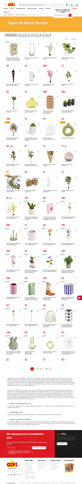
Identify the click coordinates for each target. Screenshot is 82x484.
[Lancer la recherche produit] (20, 5)
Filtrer (72, 39)
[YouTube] (14, 474)
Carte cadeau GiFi (41, 463)
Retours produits (28, 469)
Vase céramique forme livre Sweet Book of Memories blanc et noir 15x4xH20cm (68, 353)
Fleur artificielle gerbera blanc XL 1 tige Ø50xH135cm (12, 325)
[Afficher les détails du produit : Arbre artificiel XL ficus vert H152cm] (68, 182)
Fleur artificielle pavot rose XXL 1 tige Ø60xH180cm (13, 271)
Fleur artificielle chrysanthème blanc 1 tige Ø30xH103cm (31, 325)
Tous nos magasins (55, 467)
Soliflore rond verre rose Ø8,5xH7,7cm (66, 165)
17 (46, 369)
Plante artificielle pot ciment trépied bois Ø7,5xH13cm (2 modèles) (31, 139)
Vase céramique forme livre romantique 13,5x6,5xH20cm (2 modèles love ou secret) (49, 218)
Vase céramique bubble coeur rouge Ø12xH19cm (13, 298)
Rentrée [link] (6, 8)
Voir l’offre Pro (62, 443)
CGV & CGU (28, 482)
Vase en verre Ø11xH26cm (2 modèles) (31, 58)
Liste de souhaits (28, 467)
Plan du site (22, 482)
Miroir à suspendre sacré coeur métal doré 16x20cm (50, 352)
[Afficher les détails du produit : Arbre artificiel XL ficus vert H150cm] (68, 76)
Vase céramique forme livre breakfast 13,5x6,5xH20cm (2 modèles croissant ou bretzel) (13, 59)
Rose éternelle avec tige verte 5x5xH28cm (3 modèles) (13, 85)
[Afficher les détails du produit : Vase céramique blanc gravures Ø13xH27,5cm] (50, 182)
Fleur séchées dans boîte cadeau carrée (30, 191)
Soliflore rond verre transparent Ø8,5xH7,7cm (49, 138)
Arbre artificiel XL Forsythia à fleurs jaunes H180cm (12, 218)
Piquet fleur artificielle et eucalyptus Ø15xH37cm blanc (31, 165)
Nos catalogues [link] (73, 8)
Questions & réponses (30, 463)
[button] (66, 5)
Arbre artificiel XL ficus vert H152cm (67, 191)
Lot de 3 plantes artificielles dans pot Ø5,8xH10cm (67, 111)
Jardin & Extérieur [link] (20, 8)
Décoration (18, 14)
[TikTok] (20, 474)
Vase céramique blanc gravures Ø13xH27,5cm (50, 191)
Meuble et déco (11, 14)
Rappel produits (28, 470)
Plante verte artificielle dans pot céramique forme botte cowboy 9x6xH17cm (31, 271)
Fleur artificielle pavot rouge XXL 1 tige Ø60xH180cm (49, 244)
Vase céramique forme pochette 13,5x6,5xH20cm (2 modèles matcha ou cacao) (31, 298)
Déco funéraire (45, 34)
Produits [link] (41, 8)
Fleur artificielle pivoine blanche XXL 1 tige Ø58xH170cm (68, 218)
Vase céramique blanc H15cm (68, 138)
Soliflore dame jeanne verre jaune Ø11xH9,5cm (31, 111)
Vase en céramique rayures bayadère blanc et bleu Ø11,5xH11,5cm (67, 298)
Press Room (53, 469)
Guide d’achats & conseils (30, 476)
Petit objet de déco (35, 34)
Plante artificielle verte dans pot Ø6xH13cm (67, 58)
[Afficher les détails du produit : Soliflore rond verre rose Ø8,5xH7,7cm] (68, 156)
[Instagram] (11, 474)
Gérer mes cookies (55, 482)
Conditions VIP (41, 467)
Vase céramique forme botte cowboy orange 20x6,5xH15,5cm (49, 298)
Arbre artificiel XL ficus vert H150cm (67, 85)
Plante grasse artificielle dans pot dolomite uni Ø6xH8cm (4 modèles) (31, 218)
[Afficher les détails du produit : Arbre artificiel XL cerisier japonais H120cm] (50, 76)
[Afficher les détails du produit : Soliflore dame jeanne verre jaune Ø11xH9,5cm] (31, 102)
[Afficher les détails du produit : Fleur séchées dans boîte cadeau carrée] (31, 182)
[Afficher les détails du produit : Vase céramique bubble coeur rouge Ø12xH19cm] (13, 289)
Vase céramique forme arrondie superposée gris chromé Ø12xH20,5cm (67, 325)
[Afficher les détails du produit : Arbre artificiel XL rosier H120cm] (13, 102)
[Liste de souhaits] (20, 44)
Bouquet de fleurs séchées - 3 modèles (49, 165)
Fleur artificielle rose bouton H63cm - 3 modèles (12, 165)
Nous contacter (28, 465)
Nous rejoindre (54, 465)
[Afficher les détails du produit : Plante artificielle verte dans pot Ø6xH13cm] (68, 49)
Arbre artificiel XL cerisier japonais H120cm (48, 85)
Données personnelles (45, 482)
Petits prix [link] (48, 8)
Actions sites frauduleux (30, 478)
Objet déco (24, 14)
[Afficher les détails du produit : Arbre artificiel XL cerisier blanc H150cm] (50, 49)
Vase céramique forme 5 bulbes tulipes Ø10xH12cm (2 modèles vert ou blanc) (13, 353)
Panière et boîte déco (22, 34)
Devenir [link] (7, 12)
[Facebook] (8, 474)
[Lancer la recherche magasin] (70, 15)
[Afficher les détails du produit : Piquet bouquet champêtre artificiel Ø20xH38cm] (13, 129)
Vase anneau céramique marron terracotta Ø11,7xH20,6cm (48, 112)
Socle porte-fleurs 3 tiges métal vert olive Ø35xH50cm (13, 244)
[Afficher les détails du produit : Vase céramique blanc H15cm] (68, 129)
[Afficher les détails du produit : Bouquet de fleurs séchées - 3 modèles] (50, 156)
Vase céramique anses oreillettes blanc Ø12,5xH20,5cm (30, 353)
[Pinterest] (17, 474)
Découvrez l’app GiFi (42, 465)
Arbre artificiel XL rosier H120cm (11, 111)
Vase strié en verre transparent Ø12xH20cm (32, 85)
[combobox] (41, 4)
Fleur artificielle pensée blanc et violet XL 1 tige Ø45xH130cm (50, 271)
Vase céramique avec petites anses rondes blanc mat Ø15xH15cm (49, 325)
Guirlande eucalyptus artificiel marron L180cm (13, 191)
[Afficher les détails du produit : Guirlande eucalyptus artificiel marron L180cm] (13, 182)
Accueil (5, 14)
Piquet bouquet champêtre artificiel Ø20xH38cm (12, 138)
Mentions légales (35, 482)
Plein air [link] (12, 8)
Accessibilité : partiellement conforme (67, 482)
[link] (41, 10)
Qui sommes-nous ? (55, 463)
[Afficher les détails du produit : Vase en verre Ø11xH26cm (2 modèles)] (31, 49)
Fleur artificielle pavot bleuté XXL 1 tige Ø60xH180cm (67, 244)
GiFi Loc (39, 469)
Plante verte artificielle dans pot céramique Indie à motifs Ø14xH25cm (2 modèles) (67, 271)
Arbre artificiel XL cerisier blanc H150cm (50, 58)
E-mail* (9, 446)
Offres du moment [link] (32, 8)
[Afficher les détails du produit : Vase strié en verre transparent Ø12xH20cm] (31, 76)
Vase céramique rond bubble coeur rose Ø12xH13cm (31, 244)
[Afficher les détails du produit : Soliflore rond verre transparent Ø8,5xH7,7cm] (50, 129)
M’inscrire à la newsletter (39, 447)
